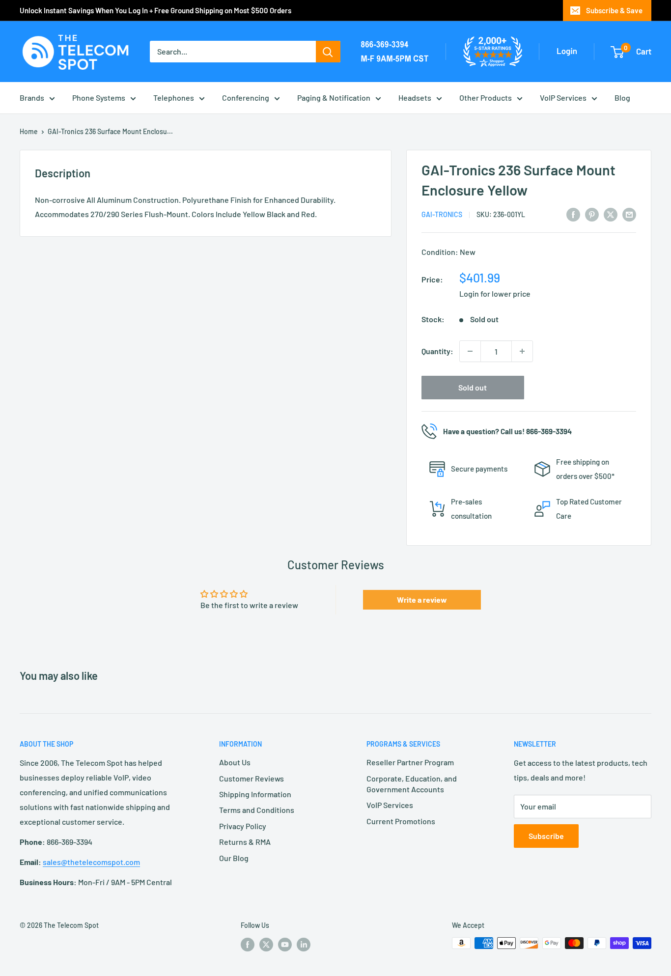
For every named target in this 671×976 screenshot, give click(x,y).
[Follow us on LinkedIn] (303, 944)
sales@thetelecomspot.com (91, 861)
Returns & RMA (245, 841)
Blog (622, 97)
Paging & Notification (333, 97)
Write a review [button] (422, 599)
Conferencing (245, 97)
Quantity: (437, 351)
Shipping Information (255, 794)
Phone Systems (98, 97)
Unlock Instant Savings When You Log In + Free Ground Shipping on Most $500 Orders (155, 10)
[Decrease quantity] (470, 351)
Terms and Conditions (256, 809)
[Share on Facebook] (573, 214)
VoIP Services (563, 97)
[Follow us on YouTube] (285, 944)
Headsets (414, 97)
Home (29, 131)
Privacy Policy (242, 826)
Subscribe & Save (614, 10)
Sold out (472, 387)
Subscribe (546, 835)
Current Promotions (400, 821)
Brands (32, 97)
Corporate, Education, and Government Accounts (411, 784)
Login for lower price (495, 293)
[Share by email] (629, 214)
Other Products (485, 97)
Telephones (173, 97)
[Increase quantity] (522, 351)
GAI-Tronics (441, 214)
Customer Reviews (251, 778)
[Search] (328, 51)
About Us (235, 762)
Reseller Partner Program (410, 762)
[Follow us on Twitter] (266, 944)
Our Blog (234, 858)
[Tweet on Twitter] (610, 214)
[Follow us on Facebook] (247, 944)
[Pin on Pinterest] (592, 214)
